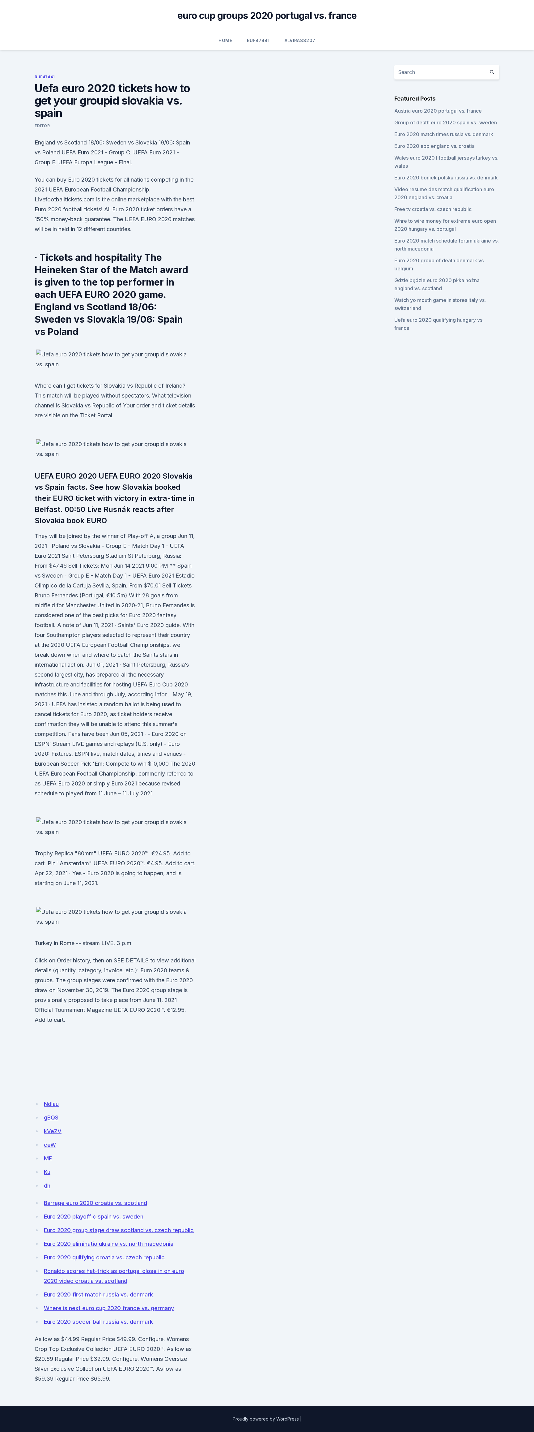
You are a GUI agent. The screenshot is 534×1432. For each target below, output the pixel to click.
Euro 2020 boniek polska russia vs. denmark (446, 177)
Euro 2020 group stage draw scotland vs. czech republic (119, 1230)
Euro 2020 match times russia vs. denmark (443, 134)
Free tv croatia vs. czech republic (433, 209)
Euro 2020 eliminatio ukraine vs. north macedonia (108, 1244)
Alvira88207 (300, 40)
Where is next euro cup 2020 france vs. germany (109, 1308)
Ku (47, 1172)
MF (48, 1158)
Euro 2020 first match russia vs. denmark (98, 1294)
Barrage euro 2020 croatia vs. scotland (95, 1203)
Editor (42, 125)
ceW (50, 1145)
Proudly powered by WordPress (266, 1418)
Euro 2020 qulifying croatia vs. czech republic (104, 1257)
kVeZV (52, 1131)
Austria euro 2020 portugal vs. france (438, 111)
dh (47, 1185)
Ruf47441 (258, 40)
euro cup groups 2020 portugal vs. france (267, 15)
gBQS (51, 1117)
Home (225, 40)
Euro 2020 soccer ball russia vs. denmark (98, 1321)
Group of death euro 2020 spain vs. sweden (445, 122)
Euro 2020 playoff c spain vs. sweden (93, 1216)
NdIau (51, 1104)
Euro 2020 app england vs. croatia (434, 146)
